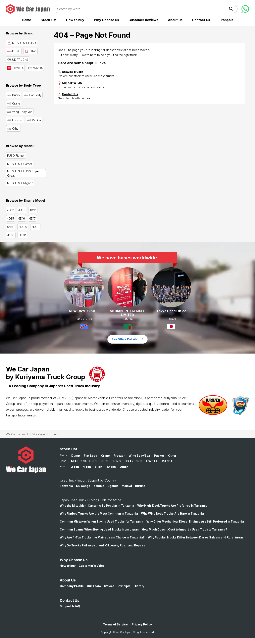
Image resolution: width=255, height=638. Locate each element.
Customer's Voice (92, 565)
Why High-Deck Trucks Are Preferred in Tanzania (172, 505)
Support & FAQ (72, 83)
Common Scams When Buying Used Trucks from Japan (99, 529)
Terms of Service (115, 624)
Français (226, 20)
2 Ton (75, 466)
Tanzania (66, 486)
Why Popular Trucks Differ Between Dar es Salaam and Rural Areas (196, 537)
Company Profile (72, 586)
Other (172, 455)
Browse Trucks (72, 71)
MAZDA (167, 461)
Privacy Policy (142, 624)
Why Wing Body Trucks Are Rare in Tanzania (172, 513)
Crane (105, 455)
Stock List (49, 20)
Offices (109, 586)
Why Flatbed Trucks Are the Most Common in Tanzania (99, 513)
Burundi (140, 486)
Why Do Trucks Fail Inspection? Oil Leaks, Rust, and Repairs (102, 545)
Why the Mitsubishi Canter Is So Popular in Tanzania (97, 505)
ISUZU (105, 461)
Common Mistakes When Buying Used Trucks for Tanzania (101, 521)
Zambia (98, 486)
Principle (124, 586)
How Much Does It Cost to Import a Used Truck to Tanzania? (184, 529)
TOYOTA (152, 461)
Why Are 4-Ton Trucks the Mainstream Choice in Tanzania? (102, 537)
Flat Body (90, 455)
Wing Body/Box (139, 455)
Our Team (94, 586)
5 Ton (99, 466)
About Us (175, 20)
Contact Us (201, 20)
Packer (159, 455)
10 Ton (111, 466)
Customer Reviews (143, 20)
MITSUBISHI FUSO (84, 461)
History (139, 586)
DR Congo (83, 486)
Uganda (113, 486)
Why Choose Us (106, 20)
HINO (117, 461)
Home (26, 20)
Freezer (119, 455)
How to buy (75, 20)
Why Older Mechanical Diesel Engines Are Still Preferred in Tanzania (195, 521)
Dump (75, 455)
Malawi (127, 486)
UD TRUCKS (133, 461)
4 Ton (87, 466)
